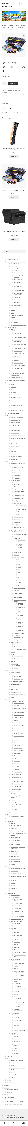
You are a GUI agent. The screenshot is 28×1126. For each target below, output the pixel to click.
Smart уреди (17, 470)
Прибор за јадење (18, 1020)
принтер (4, 95)
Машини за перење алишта (17, 681)
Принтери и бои (7, 27)
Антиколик (17, 1015)
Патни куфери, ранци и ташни (18, 802)
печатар (22, 94)
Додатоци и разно (15, 422)
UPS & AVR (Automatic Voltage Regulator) (19, 636)
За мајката (17, 1041)
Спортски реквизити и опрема (18, 325)
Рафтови (13, 448)
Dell (18, 569)
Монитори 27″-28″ (20, 627)
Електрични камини (19, 353)
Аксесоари (13, 402)
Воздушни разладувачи (20, 344)
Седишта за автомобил (20, 989)
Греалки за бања (18, 351)
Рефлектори (14, 828)
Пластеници (14, 443)
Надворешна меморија (19, 633)
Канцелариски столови (16, 405)
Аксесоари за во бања (16, 774)
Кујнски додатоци (18, 781)
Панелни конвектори (19, 365)
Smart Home (14, 466)
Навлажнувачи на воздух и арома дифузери (17, 374)
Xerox (19, 585)
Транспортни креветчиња (21, 1003)
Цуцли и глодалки (18, 1022)
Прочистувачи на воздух (17, 371)
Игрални (16, 968)
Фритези (16, 755)
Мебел (8, 383)
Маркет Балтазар (7, 5)
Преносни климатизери (20, 337)
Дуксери (13, 1072)
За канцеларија (11, 814)
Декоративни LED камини (17, 410)
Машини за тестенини (19, 730)
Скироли (13, 310)
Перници (16, 1048)
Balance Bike (17, 297)
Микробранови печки (16, 692)
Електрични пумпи (15, 430)
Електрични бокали (19, 712)
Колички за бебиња (19, 971)
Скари (15, 758)
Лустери (13, 823)
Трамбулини (17, 949)
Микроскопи (17, 665)
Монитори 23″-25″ (20, 623)
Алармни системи (18, 472)
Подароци (9, 1056)
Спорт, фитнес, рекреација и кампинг (16, 262)
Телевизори (17, 482)
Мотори (16, 925)
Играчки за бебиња (19, 916)
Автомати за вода (15, 672)
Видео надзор (17, 475)
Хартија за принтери (19, 588)
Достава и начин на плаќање (14, 1104)
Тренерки (13, 1063)
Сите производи (8, 257)
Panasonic (20, 577)
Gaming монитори (18, 517)
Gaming (12, 494)
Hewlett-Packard (8, 94)
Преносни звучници (19, 491)
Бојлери (13, 675)
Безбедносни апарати (19, 963)
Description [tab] (5, 103)
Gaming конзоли (18, 501)
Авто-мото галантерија (13, 413)
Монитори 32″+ (21, 630)
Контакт (6, 1094)
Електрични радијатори (17, 357)
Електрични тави (18, 717)
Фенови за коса (14, 871)
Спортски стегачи (15, 319)
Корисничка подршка (9, 1097)
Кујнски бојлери (18, 676)
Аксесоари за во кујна (16, 779)
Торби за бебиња (18, 1051)
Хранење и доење (15, 1013)
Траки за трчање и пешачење (18, 276)
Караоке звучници (18, 489)
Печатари (16, 590)
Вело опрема (17, 302)
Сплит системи (18, 330)
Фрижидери (14, 687)
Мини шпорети (14, 689)
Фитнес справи (18, 279)
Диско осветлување (15, 837)
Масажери (13, 880)
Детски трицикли (18, 300)
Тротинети (13, 307)
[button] (24, 35)
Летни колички (21, 972)
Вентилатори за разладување (18, 340)
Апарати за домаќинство (17, 701)
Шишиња (16, 1025)
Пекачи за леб (17, 745)
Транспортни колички (16, 456)
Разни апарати (18, 772)
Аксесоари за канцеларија (17, 816)
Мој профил (6, 1085)
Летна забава (17, 908)
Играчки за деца (18, 914)
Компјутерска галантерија (17, 537)
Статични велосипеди (19, 273)
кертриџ (17, 94)
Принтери (16, 555)
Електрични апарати (19, 1030)
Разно (12, 812)
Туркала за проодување (20, 952)
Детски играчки (15, 897)
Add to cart (13, 83)
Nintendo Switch (22, 509)
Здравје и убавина (11, 867)
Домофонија (17, 478)
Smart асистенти (18, 467)
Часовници (13, 654)
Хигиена (13, 800)
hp (13, 94)
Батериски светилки (16, 861)
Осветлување (10, 821)
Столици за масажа (15, 397)
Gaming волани (18, 525)
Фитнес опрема (18, 282)
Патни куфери (17, 804)
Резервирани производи (13, 1089)
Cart (22, 1122)
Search (14, 1123)
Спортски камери (15, 266)
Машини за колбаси (19, 725)
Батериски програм (15, 420)
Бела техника (10, 670)
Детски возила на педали (17, 919)
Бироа (12, 384)
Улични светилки (15, 856)
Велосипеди (14, 285)
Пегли (15, 742)
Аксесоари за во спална (16, 789)
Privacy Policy (5, 1117)
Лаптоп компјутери (15, 640)
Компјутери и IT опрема (20, 25)
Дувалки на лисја (15, 425)
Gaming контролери (19, 498)
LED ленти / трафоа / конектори (16, 841)
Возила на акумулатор (16, 921)
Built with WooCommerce (17, 1117)
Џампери (16, 994)
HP (23, 27)
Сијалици (13, 864)
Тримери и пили (15, 459)
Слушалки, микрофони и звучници (21, 545)
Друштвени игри (18, 903)
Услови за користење (12, 1099)
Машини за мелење (18, 728)
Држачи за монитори (20, 603)
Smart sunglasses (18, 646)
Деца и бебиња (11, 893)
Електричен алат (15, 427)
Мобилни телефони (15, 642)
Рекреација (13, 928)
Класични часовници (19, 658)
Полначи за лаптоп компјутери (19, 593)
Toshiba (20, 582)
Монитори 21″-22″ (20, 618)
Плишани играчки (18, 911)
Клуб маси (13, 387)
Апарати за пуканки (19, 703)
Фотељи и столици (15, 400)
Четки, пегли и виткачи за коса (18, 868)
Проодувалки (17, 983)
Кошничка (6, 1088)
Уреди (15, 644)
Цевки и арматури (15, 844)
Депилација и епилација (17, 873)
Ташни (15, 809)
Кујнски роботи (18, 723)
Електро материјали (12, 819)
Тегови (15, 270)
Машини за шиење (18, 733)
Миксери (16, 740)
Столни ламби (14, 851)
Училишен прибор (15, 895)
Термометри (14, 888)
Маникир (13, 883)
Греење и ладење (11, 327)
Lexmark (20, 575)
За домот (9, 700)
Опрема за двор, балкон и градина (16, 380)
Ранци (15, 807)
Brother (19, 567)
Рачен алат (13, 451)
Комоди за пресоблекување (18, 1009)
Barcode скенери (18, 531)
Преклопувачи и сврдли (17, 441)
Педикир (13, 885)
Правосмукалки (18, 748)
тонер (8, 95)
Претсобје (13, 392)
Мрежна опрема (18, 552)
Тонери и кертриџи (16, 27)
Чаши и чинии (17, 786)
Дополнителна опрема (20, 649)
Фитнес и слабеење (15, 268)
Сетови (16, 668)
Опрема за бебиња (15, 959)
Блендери (16, 705)
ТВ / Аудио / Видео (15, 480)
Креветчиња (17, 996)
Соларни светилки (15, 859)
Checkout (9, 1092)
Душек (19, 1006)
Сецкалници (17, 753)
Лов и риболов (14, 322)
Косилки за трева (15, 433)
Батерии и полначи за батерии (18, 463)
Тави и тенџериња (18, 784)
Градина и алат (11, 415)
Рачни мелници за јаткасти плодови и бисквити (19, 768)
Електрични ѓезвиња (19, 715)
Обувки (9, 1080)
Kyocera (19, 572)
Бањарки (13, 1065)
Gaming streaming (18, 519)
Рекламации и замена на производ (15, 1101)
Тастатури (20, 549)
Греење (12, 347)
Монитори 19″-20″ (20, 610)
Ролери (12, 313)
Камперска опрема (15, 263)
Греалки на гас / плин (19, 348)
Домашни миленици (12, 1082)
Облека (9, 1058)
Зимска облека (14, 1075)
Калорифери (17, 360)
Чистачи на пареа (18, 750)
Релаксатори (17, 986)
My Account (4, 1123)
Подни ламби (14, 853)
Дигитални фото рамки (20, 534)
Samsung (20, 580)
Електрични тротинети (16, 305)
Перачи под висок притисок (18, 438)
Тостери (16, 763)
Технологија (10, 25)
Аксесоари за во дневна (16, 777)
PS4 (18, 514)
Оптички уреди (14, 664)
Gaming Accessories (19, 495)
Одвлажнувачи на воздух (17, 377)
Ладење (13, 329)
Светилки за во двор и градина (18, 831)
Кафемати (16, 720)
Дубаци (16, 966)
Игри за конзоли (18, 503)
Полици (12, 389)
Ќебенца (16, 1053)
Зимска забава (17, 906)
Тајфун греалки (18, 368)
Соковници (17, 761)
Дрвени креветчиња (21, 999)
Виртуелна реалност (19, 527)
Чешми (12, 697)
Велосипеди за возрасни (17, 287)
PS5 (18, 511)
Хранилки (16, 991)
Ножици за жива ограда (17, 435)
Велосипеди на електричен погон (18, 293)
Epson (19, 564)
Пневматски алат (15, 446)
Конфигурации (18, 597)
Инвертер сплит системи (18, 334)
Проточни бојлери (18, 679)
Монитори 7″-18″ (22, 607)
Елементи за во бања (16, 395)
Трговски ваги (14, 454)
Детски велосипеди (19, 290)
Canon (19, 561)
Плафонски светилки (16, 825)
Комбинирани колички (21, 976)
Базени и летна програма (13, 259)
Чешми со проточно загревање (18, 694)
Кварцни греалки (18, 363)
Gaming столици (15, 408)
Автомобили (17, 923)
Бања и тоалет (18, 960)
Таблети (13, 652)
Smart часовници (18, 656)
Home (5, 25)
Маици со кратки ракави (17, 1060)
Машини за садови (15, 684)
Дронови (13, 661)
